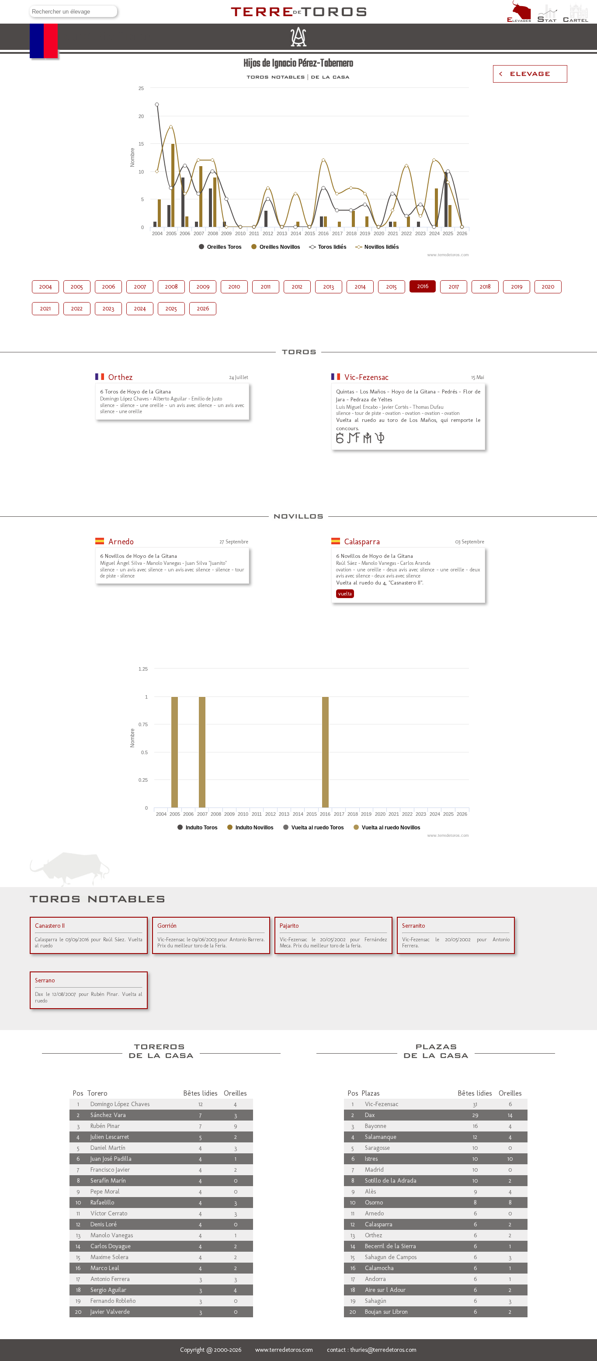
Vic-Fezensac (366, 377)
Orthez (120, 377)
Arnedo (121, 541)
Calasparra (362, 541)
